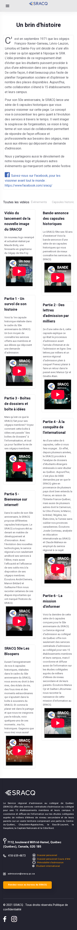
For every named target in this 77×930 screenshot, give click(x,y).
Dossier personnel (47, 855)
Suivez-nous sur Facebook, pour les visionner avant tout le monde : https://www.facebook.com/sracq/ (32, 180)
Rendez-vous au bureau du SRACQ (27, 884)
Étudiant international (48, 866)
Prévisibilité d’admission (50, 862)
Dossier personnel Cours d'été (53, 859)
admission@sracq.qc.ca (21, 873)
